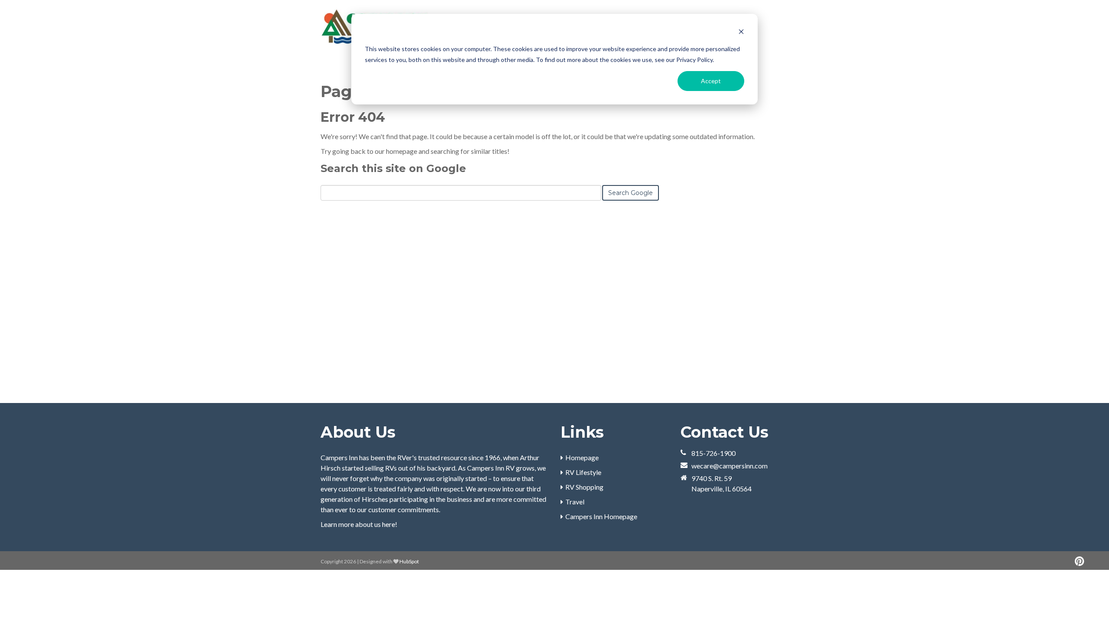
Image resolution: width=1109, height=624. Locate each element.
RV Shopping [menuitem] (584, 487)
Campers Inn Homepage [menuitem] (601, 516)
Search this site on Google (393, 168)
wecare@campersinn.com (729, 466)
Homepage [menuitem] (582, 457)
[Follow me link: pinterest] (1079, 561)
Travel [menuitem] (574, 501)
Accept (711, 80)
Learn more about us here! (359, 524)
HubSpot (409, 561)
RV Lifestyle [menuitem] (583, 472)
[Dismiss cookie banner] (741, 32)
